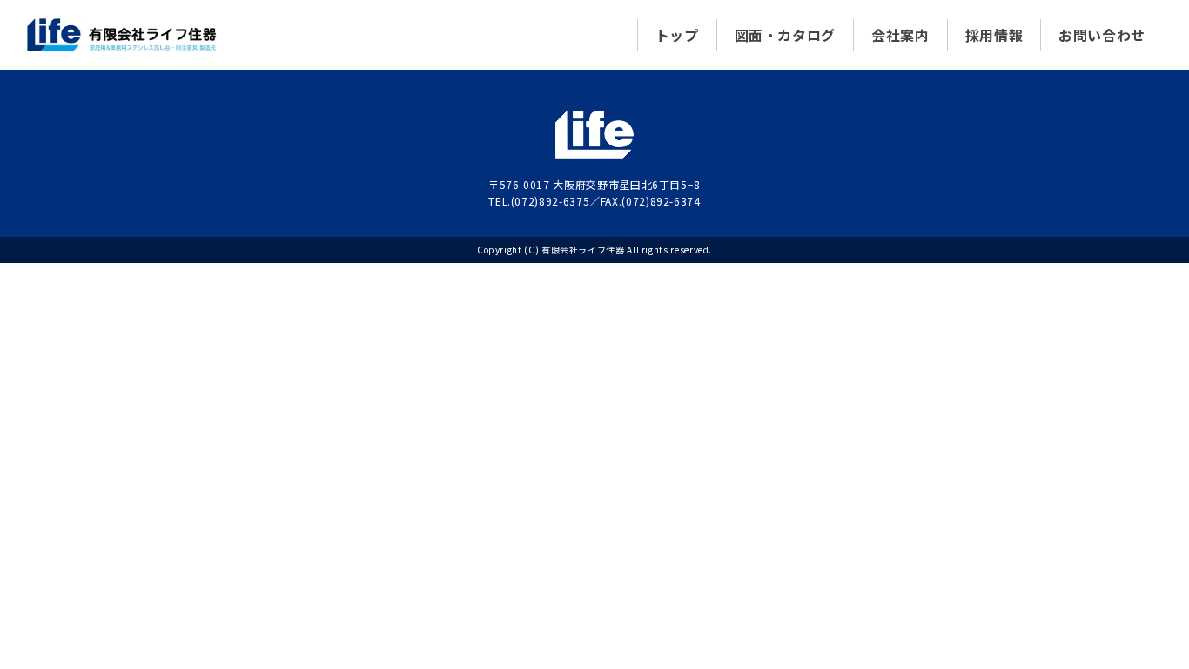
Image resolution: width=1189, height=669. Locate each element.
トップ (677, 34)
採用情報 (994, 34)
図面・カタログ (785, 34)
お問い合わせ (1101, 34)
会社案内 (900, 34)
